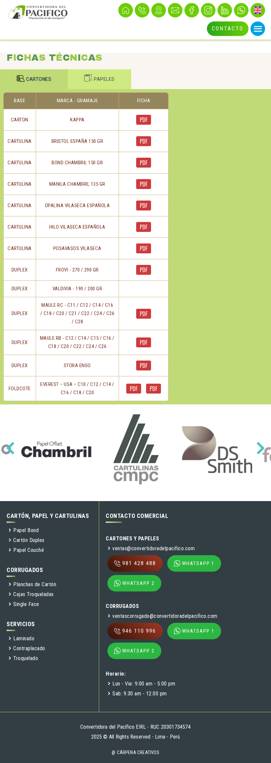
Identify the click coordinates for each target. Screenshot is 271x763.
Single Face (26, 604)
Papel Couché (28, 550)
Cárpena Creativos (138, 752)
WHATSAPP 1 (198, 563)
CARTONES (38, 79)
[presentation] (12, 448)
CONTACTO (228, 28)
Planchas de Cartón (34, 584)
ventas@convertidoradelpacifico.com (153, 548)
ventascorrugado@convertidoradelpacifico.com (164, 616)
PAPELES (104, 79)
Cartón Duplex (29, 540)
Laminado (23, 638)
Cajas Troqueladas (33, 594)
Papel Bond (26, 530)
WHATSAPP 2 (138, 583)
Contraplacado (29, 648)
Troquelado (25, 658)
